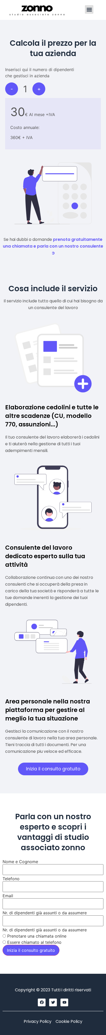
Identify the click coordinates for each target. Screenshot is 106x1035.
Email (8, 896)
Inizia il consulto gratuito (31, 950)
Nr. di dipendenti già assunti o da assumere (45, 913)
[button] (89, 9)
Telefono (11, 879)
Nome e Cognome (20, 862)
